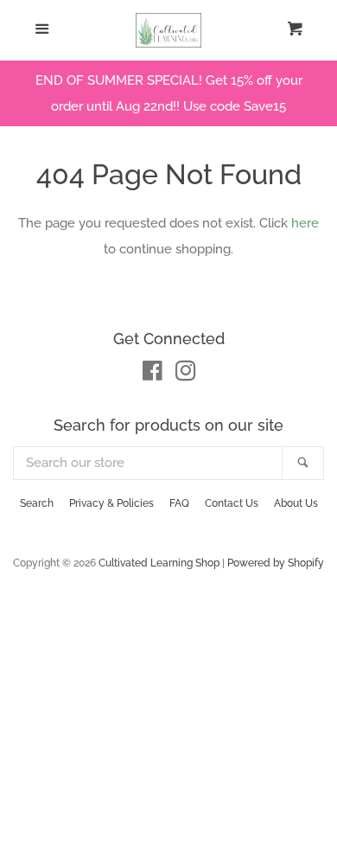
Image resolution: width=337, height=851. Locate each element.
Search (37, 503)
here (305, 223)
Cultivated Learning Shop (159, 563)
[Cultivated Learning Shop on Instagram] (185, 374)
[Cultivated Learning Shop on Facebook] (152, 374)
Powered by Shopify (275, 563)
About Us (296, 503)
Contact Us (231, 503)
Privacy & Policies (111, 503)
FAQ (179, 503)
